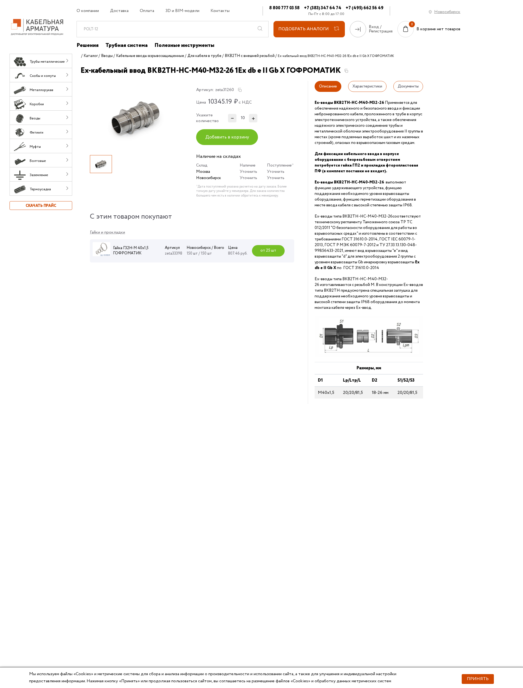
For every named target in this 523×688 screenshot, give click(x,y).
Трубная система (126, 45)
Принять (478, 679)
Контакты (220, 11)
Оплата (147, 11)
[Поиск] (260, 29)
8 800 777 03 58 (284, 8)
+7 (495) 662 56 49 (365, 8)
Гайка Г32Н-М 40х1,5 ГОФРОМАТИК (130, 251)
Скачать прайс (41, 206)
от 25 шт (268, 251)
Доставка (119, 11)
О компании (88, 11)
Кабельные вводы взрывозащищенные (150, 56)
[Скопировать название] (346, 70)
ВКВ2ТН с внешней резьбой (250, 56)
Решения (88, 45)
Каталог (91, 56)
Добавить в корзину (227, 137)
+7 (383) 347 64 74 (322, 8)
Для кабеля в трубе (204, 56)
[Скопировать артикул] (239, 89)
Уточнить (248, 172)
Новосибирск (447, 11)
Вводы (107, 56)
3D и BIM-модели (182, 11)
